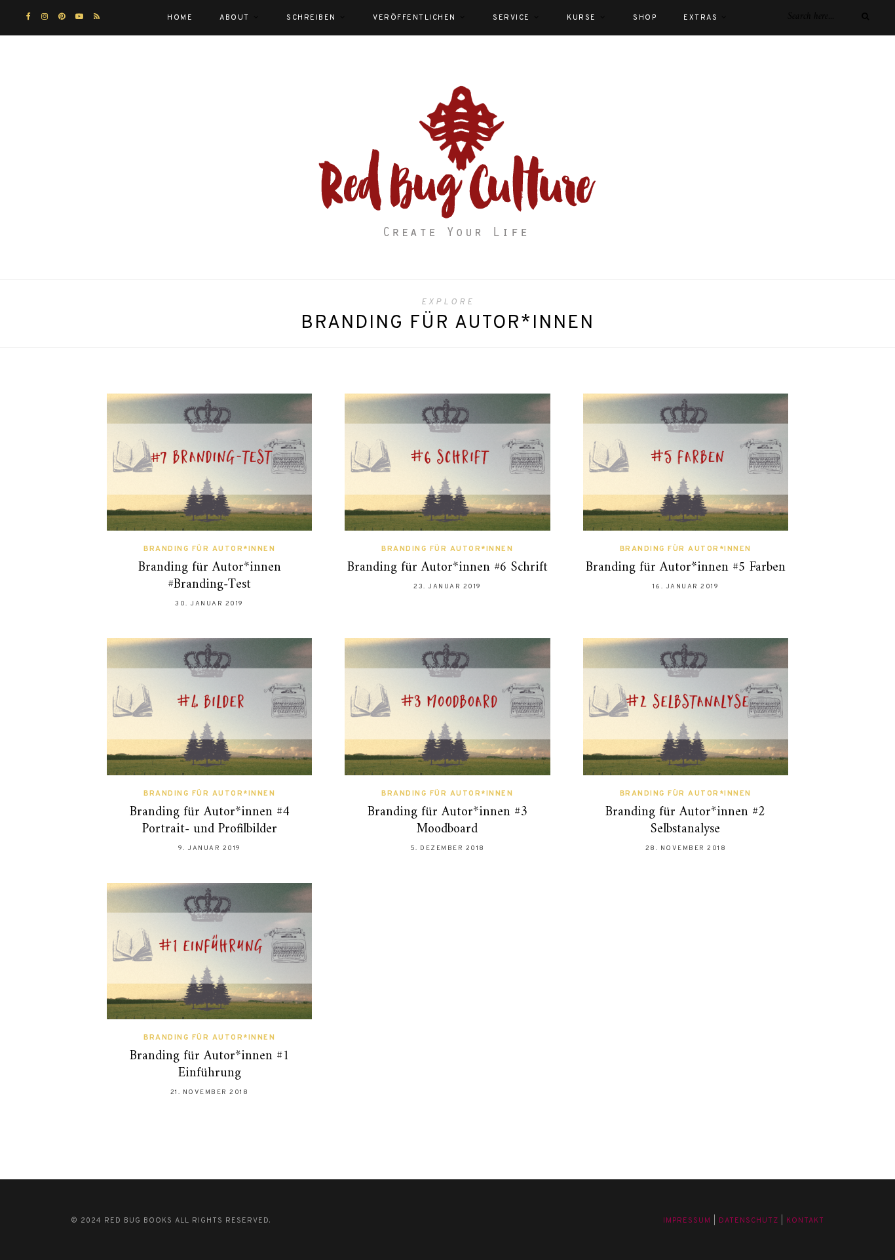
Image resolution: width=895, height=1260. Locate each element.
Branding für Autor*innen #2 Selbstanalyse (685, 821)
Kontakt (805, 1220)
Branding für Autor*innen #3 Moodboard (447, 821)
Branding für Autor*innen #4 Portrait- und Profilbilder (210, 821)
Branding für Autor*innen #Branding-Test (209, 576)
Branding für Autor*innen (209, 549)
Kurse (581, 17)
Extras (700, 17)
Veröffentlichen (414, 17)
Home (180, 17)
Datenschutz (748, 1220)
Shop (645, 17)
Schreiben (311, 17)
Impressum (687, 1220)
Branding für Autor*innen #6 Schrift (447, 567)
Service (511, 17)
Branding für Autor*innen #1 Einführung (210, 1065)
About (234, 17)
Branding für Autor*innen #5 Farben (686, 567)
